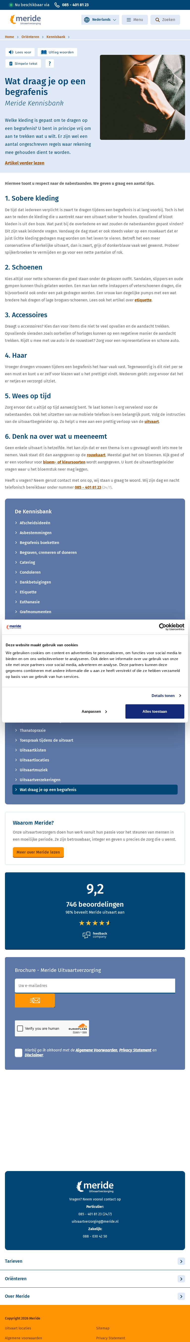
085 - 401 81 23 (75, 4)
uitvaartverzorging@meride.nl (95, 1221)
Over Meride (17, 1296)
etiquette (143, 300)
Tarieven (13, 1261)
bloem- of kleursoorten (64, 462)
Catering (27, 562)
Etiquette (28, 592)
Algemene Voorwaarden (96, 1050)
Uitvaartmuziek (34, 770)
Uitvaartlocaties (34, 760)
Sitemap (102, 1328)
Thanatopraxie (33, 730)
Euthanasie (30, 602)
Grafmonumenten (35, 611)
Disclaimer (34, 1055)
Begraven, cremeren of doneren (48, 552)
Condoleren (30, 572)
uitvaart (151, 421)
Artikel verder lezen (24, 163)
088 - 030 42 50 (95, 1236)
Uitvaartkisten (33, 750)
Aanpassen (91, 711)
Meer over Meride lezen (38, 852)
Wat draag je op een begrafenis (48, 789)
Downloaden (35, 1000)
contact (110, 1199)
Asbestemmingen (35, 532)
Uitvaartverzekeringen (40, 779)
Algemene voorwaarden (23, 1338)
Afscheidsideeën (35, 523)
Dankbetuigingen (35, 582)
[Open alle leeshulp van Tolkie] (49, 63)
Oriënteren (15, 1278)
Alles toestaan (154, 711)
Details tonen (163, 695)
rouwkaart (96, 455)
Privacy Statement (135, 1050)
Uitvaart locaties (18, 1328)
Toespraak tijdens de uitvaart (46, 740)
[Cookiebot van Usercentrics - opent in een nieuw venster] (162, 627)
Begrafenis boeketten (39, 542)
